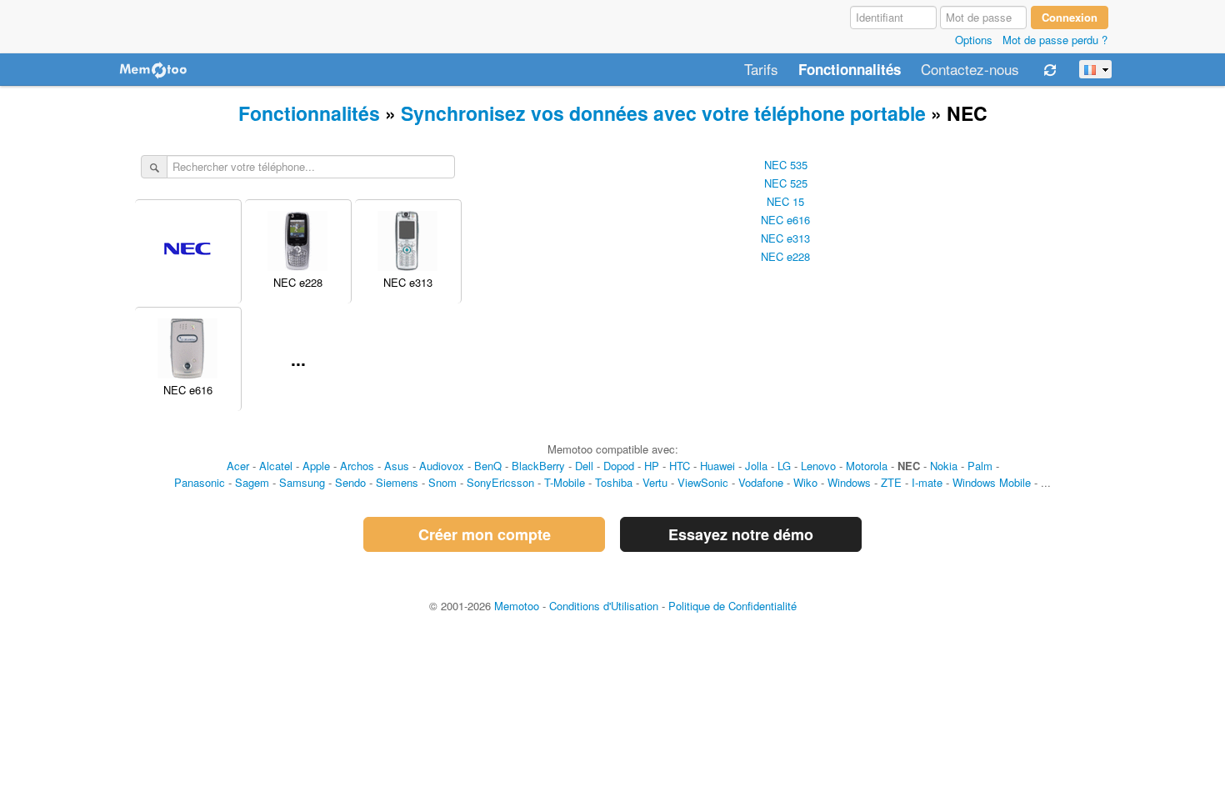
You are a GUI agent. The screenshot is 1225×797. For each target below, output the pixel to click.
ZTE (891, 482)
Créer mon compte (484, 534)
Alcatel (275, 466)
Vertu (655, 482)
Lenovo (818, 466)
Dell (584, 466)
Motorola (867, 466)
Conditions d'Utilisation (603, 606)
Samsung (302, 482)
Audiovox (441, 466)
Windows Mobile (991, 482)
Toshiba (613, 482)
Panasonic (199, 482)
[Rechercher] (154, 167)
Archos (357, 466)
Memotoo (516, 606)
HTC (679, 466)
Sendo (350, 482)
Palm (980, 466)
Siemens (397, 482)
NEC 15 (785, 201)
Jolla (756, 466)
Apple (316, 466)
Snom (442, 482)
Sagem (252, 482)
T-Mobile (564, 482)
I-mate (927, 482)
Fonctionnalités (849, 70)
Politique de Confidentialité (732, 606)
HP (651, 466)
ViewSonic (703, 482)
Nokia (944, 466)
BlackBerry (538, 466)
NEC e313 (785, 238)
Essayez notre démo (740, 534)
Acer (238, 466)
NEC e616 (785, 220)
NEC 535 (786, 165)
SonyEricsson (500, 482)
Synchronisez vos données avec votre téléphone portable (663, 113)
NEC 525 (786, 183)
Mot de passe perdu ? (1055, 40)
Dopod (618, 466)
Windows (849, 482)
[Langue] (1095, 69)
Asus (396, 466)
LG (784, 466)
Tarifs (761, 70)
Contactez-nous (970, 70)
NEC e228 (785, 256)
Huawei (717, 466)
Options (973, 40)
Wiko (805, 482)
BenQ (488, 466)
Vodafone (760, 482)
